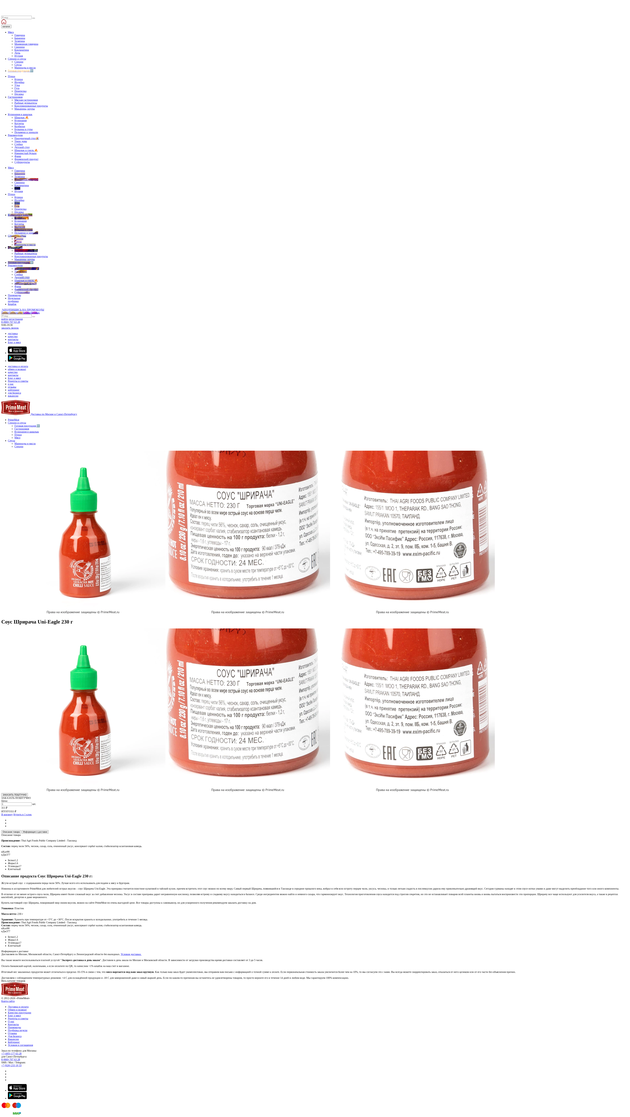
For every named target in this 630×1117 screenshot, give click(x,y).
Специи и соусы (17, 422)
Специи (18, 446)
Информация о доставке (35, 832)
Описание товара (11, 832)
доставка (13, 333)
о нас (11, 384)
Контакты (13, 1024)
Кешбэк (31, 312)
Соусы (11, 440)
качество (13, 336)
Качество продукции (19, 1012)
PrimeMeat (13, 419)
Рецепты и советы (18, 381)
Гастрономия (21, 428)
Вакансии (13, 1039)
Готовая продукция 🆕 (27, 425)
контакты (13, 339)
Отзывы (12, 1033)
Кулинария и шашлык (26, 431)
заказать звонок (10, 328)
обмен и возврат (17, 369)
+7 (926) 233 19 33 (11, 1065)
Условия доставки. (131, 954)
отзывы (12, 387)
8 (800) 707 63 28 (10, 322)
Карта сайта (8, 1001)
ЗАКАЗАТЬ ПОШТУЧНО (15, 795)
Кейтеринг (14, 1042)
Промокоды (14, 1027)
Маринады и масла (25, 443)
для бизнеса (14, 392)
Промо (11, 312)
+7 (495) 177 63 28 (11, 1053)
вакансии (13, 395)
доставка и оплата (18, 366)
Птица (18, 434)
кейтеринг (14, 390)
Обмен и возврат (17, 1009)
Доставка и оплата (18, 1006)
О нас (11, 1021)
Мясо (17, 437)
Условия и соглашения (20, 1045)
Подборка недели (17, 1030)
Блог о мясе (14, 342)
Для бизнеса (14, 1036)
